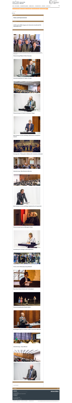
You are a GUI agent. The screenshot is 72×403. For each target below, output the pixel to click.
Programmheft (42, 8)
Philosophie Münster (16, 8)
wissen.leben (54, 391)
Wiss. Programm (15, 6)
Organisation (38, 6)
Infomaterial (22, 8)
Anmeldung (31, 6)
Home (13, 11)
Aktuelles (48, 6)
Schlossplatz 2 (15, 395)
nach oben (15, 388)
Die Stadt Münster (28, 8)
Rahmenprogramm (24, 6)
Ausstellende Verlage (35, 8)
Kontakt (43, 6)
